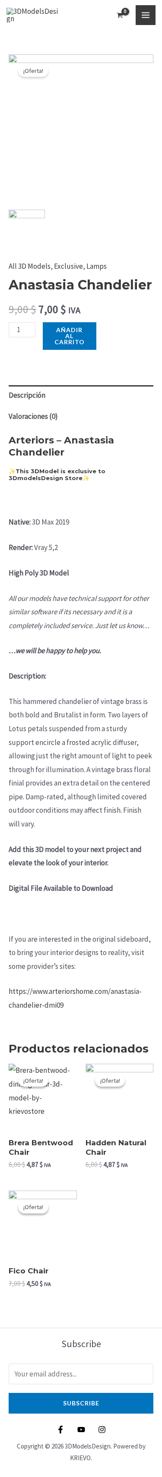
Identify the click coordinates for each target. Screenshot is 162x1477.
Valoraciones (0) (33, 416)
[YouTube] (81, 1429)
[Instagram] (102, 1429)
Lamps (96, 266)
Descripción (27, 395)
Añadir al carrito (69, 336)
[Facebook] (60, 1429)
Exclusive (68, 266)
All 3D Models (30, 266)
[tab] (81, 395)
